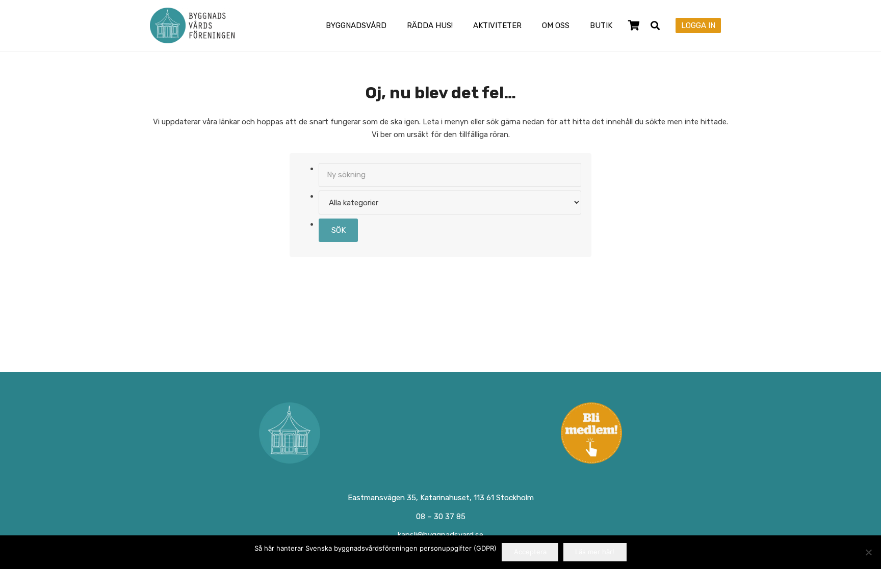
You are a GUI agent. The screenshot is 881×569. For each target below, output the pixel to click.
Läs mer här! (594, 552)
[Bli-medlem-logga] (592, 433)
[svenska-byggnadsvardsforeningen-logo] (192, 25)
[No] (868, 552)
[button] (394, 25)
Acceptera (530, 552)
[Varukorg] (634, 25)
